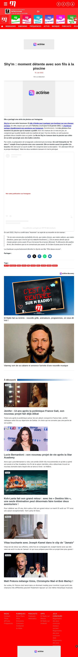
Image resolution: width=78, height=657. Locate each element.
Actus (46, 26)
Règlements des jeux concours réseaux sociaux (57, 623)
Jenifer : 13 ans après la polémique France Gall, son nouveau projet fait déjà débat (34, 412)
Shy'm (6, 123)
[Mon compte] (72, 4)
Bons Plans (20, 616)
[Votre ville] (59, 4)
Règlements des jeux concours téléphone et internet (57, 645)
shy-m (6, 265)
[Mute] (38, 11)
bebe (18, 265)
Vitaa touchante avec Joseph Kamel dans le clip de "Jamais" (39, 542)
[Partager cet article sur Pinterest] (39, 257)
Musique (56, 26)
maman (33, 265)
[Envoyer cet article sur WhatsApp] (44, 257)
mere (38, 265)
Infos (18, 618)
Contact (7, 616)
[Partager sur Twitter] (33, 257)
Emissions (22, 26)
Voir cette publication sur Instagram (18, 193)
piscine (43, 265)
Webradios (10, 26)
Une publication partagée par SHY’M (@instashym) (39, 228)
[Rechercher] (68, 4)
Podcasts (66, 26)
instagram (13, 265)
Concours (20, 623)
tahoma (55, 265)
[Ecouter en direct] (63, 4)
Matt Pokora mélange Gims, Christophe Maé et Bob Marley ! (38, 581)
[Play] (3, 17)
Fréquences (35, 26)
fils (28, 265)
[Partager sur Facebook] (28, 257)
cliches (49, 265)
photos (24, 265)
